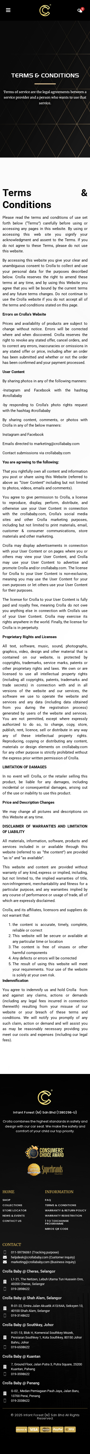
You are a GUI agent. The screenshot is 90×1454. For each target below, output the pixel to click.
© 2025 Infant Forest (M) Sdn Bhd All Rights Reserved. (45, 1417)
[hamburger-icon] (8, 10)
